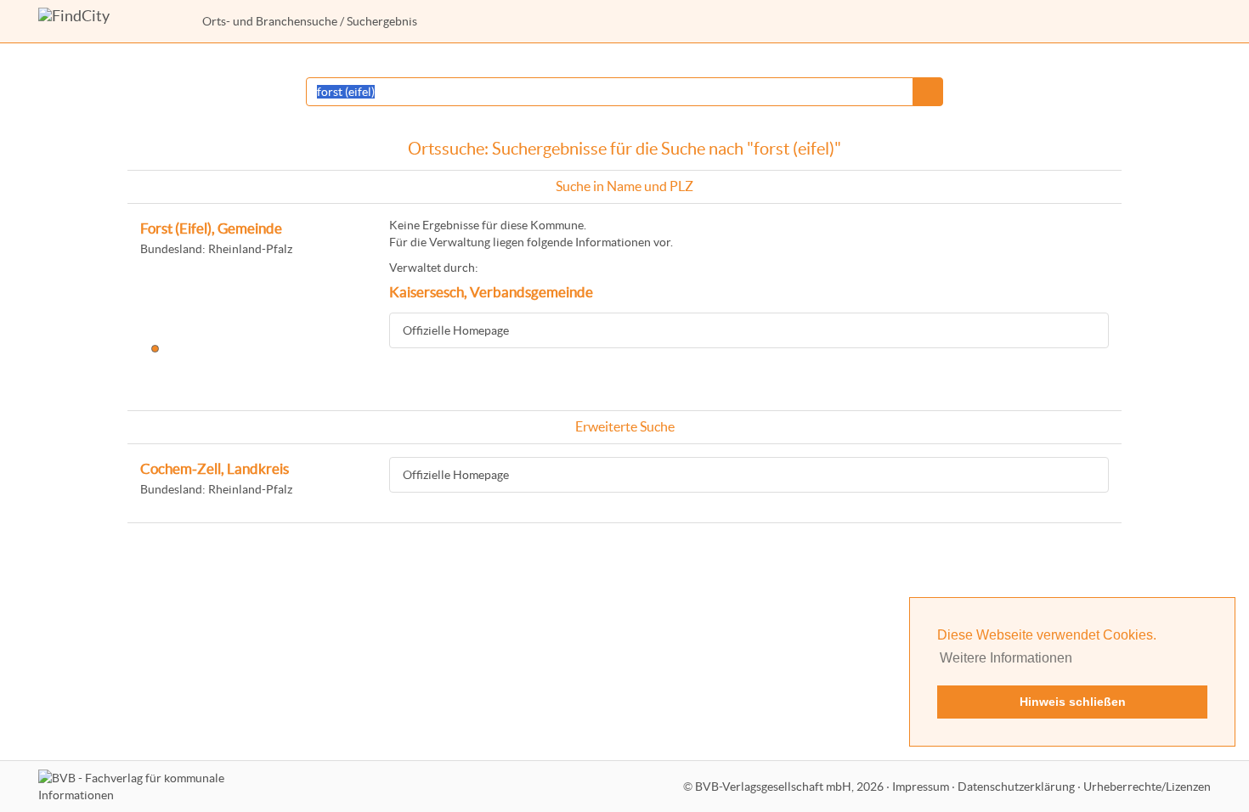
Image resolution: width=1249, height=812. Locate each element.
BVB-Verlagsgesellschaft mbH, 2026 (789, 786)
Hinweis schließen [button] (1073, 701)
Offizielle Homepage (456, 330)
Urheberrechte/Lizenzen (1147, 786)
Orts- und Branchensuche (269, 21)
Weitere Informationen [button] (1006, 658)
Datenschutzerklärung (1016, 786)
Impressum (920, 786)
